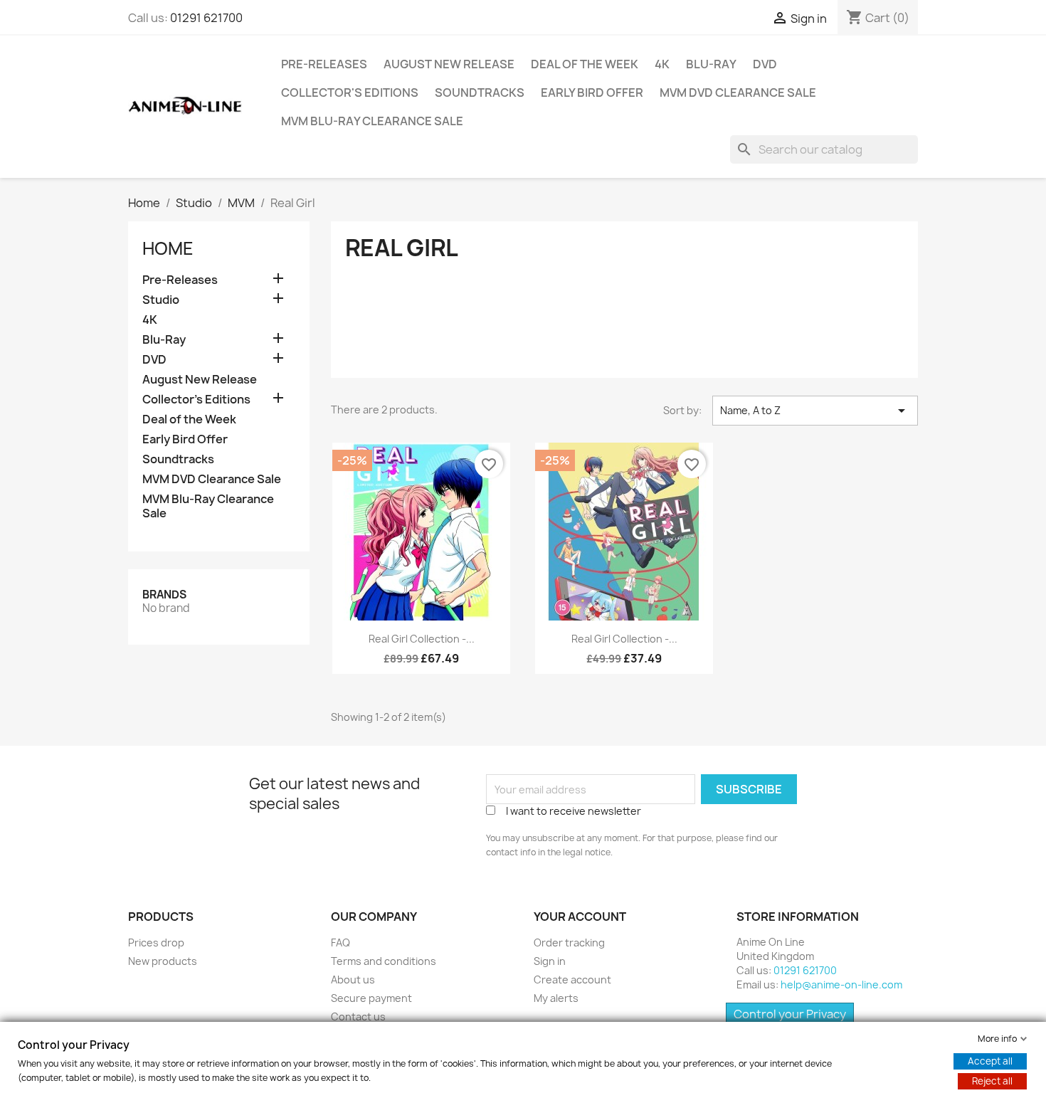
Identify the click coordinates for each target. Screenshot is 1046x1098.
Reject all (992, 1081)
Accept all (990, 1061)
